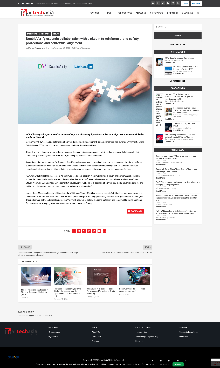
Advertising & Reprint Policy (146, 336)
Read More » (169, 62)
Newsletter (183, 336)
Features (94, 13)
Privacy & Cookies (143, 327)
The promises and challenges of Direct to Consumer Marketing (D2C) (34, 292)
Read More (169, 103)
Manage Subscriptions (188, 332)
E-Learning (187, 13)
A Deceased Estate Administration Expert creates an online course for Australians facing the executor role (178, 197)
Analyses (141, 13)
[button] (198, 15)
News (108, 13)
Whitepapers (156, 13)
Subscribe (183, 327)
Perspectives (125, 13)
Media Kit (139, 341)
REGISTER (196, 3)
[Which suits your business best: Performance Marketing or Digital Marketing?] (102, 276)
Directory (172, 13)
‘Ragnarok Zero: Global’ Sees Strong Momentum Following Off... (59, 4)
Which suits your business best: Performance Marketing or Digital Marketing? (101, 291)
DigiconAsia (53, 336)
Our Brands (53, 327)
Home (94, 327)
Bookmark (136, 211)
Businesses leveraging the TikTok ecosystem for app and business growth (186, 110)
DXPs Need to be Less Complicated (179, 58)
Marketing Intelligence (38, 33)
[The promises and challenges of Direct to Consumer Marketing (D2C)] (36, 276)
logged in (32, 315)
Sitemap (95, 341)
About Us (96, 332)
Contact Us (96, 336)
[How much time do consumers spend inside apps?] (134, 276)
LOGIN (185, 3)
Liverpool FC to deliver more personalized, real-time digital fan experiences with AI (178, 96)
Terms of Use (141, 332)
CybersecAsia (54, 332)
